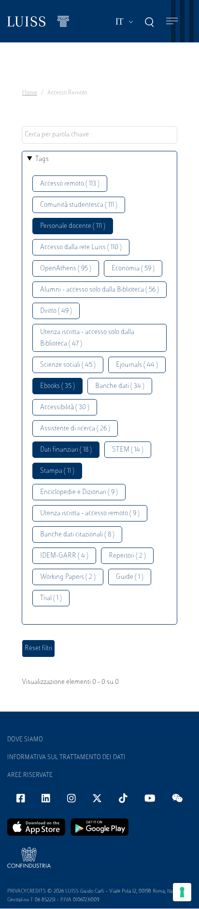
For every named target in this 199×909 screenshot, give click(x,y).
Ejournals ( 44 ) (137, 365)
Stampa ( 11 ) (57, 471)
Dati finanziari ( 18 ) (66, 450)
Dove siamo (25, 740)
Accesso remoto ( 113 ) (70, 183)
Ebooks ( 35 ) (57, 386)
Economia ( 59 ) (133, 268)
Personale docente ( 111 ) (72, 226)
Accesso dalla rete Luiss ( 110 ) (81, 247)
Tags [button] (42, 159)
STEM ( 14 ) (127, 450)
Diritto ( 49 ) (56, 311)
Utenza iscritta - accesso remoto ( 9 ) (90, 513)
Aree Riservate (30, 775)
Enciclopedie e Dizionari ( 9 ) (79, 492)
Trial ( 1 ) (51, 598)
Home (29, 93)
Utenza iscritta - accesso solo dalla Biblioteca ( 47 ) (87, 338)
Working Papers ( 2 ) (68, 577)
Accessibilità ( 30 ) (64, 407)
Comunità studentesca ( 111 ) (78, 205)
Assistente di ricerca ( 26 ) (75, 428)
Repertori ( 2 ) (127, 556)
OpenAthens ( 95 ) (65, 268)
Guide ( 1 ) (129, 577)
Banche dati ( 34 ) (119, 386)
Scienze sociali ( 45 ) (68, 365)
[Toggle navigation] (172, 21)
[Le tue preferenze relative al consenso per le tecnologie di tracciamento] (182, 892)
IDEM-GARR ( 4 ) (64, 556)
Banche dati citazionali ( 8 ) (77, 534)
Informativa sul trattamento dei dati (66, 758)
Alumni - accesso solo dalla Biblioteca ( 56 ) (99, 290)
